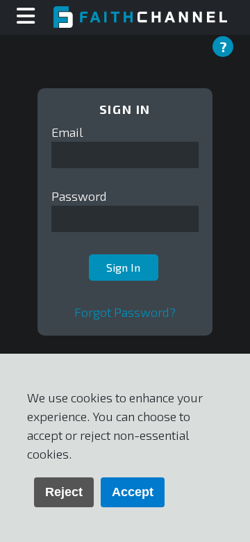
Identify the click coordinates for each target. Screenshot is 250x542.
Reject (64, 492)
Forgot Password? (125, 312)
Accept (132, 492)
